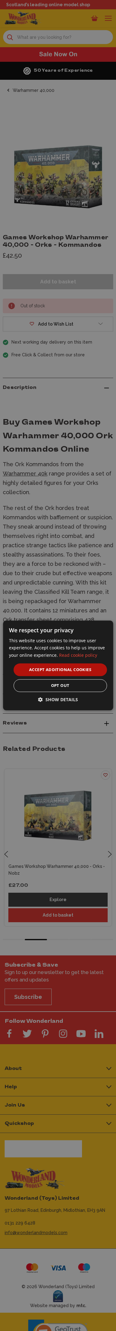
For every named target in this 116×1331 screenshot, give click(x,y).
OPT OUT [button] (60, 685)
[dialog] (58, 665)
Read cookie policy (78, 655)
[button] (58, 700)
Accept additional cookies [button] (60, 669)
